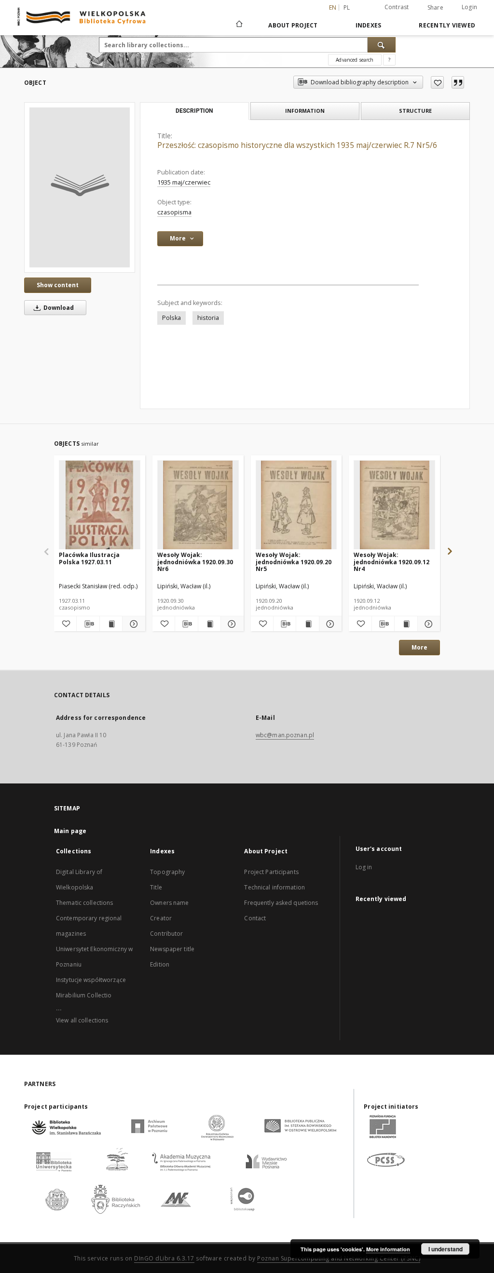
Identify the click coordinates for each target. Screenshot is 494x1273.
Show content (58, 285)
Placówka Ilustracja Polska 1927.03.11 (89, 558)
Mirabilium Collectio (83, 995)
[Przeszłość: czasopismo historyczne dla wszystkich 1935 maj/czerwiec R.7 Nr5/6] (79, 187)
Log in (364, 867)
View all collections (82, 1020)
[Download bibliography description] (88, 624)
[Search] (382, 45)
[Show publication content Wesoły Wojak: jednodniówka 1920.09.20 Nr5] (307, 624)
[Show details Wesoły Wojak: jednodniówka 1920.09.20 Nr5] (329, 624)
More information (388, 1249)
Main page (70, 831)
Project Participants (271, 872)
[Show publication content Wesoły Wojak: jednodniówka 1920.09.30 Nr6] (209, 624)
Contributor (166, 933)
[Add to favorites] (437, 82)
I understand (445, 1249)
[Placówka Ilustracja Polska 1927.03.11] (99, 505)
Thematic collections (84, 903)
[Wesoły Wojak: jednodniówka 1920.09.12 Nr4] (394, 505)
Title (156, 887)
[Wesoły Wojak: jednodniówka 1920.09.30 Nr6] (198, 505)
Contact (255, 918)
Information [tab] (305, 110)
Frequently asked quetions (281, 903)
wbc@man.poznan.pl (285, 735)
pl (346, 7)
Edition (159, 964)
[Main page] (238, 25)
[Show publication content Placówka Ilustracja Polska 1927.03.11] (111, 624)
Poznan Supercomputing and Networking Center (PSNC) (338, 1258)
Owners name (169, 903)
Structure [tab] (415, 110)
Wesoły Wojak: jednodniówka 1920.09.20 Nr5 (293, 561)
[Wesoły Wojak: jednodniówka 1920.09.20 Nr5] (296, 505)
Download (58, 308)
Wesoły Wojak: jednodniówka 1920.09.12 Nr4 (391, 561)
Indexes (369, 25)
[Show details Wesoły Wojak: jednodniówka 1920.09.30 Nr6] (231, 624)
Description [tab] (194, 110)
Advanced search (354, 59)
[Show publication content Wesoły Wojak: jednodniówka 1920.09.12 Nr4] (406, 624)
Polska (171, 318)
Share (435, 8)
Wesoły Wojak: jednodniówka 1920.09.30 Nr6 (195, 561)
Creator (161, 918)
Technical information (274, 887)
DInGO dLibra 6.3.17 (164, 1258)
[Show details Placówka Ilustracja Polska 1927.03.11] (132, 624)
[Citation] (458, 82)
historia (208, 318)
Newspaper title (172, 949)
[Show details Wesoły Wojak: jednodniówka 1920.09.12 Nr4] (427, 624)
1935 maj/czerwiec (183, 182)
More (419, 647)
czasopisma (174, 212)
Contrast (396, 7)
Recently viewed (447, 25)
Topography (167, 872)
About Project (292, 25)
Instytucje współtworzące (91, 980)
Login (469, 7)
